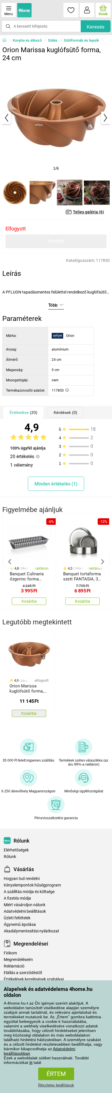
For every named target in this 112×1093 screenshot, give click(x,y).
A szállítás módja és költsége (29, 892)
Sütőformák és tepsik (81, 40)
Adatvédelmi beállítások (25, 911)
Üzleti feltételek (17, 918)
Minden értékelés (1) (56, 484)
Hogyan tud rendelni (22, 879)
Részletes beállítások (56, 1085)
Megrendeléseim (18, 960)
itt (30, 1062)
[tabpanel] (56, 117)
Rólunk (10, 857)
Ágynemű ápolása (20, 924)
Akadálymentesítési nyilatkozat (31, 931)
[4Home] (6, 40)
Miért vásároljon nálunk (24, 905)
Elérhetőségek (16, 850)
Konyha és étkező (27, 40)
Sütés (52, 40)
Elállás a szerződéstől (23, 973)
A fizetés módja (17, 898)
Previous (10, 561)
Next (102, 561)
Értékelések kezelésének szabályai (34, 979)
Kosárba (56, 241)
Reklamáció (14, 966)
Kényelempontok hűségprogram (32, 885)
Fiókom (10, 953)
